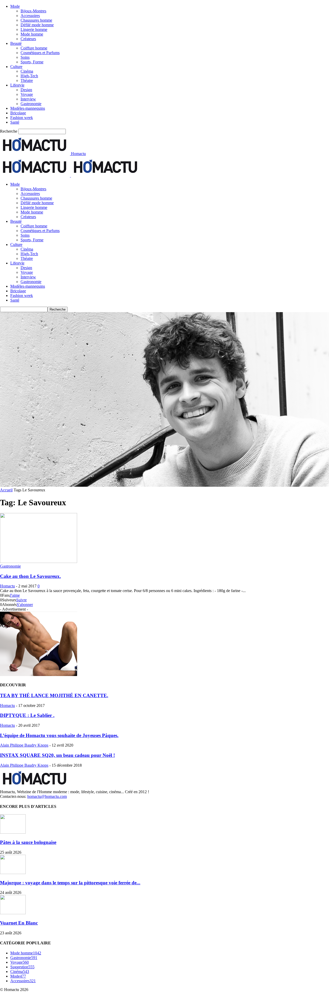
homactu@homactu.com (47, 796)
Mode (15, 6)
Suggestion (22, 967)
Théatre (27, 80)
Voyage (27, 94)
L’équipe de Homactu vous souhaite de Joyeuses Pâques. (59, 735)
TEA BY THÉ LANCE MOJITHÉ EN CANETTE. (54, 695)
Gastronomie (31, 103)
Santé (14, 122)
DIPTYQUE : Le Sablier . (27, 715)
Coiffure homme (34, 48)
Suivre (21, 600)
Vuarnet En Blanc (19, 923)
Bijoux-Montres (33, 11)
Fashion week (21, 117)
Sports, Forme (32, 62)
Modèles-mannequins (27, 108)
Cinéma (27, 71)
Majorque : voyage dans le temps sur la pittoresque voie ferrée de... (70, 882)
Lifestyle (17, 85)
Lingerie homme (34, 29)
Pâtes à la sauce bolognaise (28, 842)
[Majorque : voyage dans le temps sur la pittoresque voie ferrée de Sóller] (13, 872)
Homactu (7, 586)
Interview (28, 99)
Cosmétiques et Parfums (40, 52)
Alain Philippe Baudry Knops (24, 745)
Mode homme (32, 34)
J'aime (15, 595)
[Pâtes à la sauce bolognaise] (13, 832)
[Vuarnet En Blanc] (13, 913)
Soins (25, 57)
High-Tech (29, 76)
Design (26, 90)
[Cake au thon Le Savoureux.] (38, 561)
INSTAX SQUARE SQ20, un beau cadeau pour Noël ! (57, 755)
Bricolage (18, 113)
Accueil (6, 490)
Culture (16, 66)
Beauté (16, 43)
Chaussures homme (36, 20)
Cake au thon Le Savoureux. (30, 576)
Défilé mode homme (37, 25)
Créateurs (28, 39)
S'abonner (25, 604)
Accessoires (30, 15)
